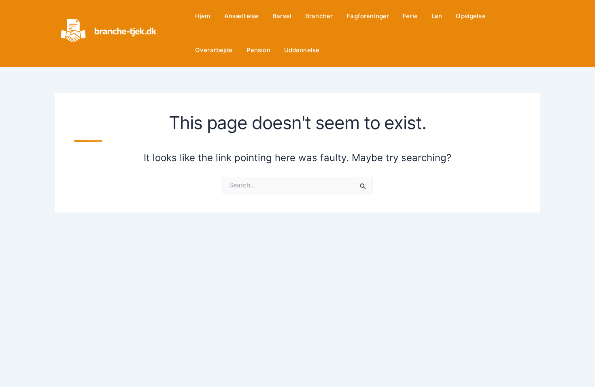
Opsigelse (470, 16)
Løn (436, 16)
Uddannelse (302, 50)
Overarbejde (214, 50)
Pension (258, 50)
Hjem (202, 16)
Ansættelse (241, 16)
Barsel (281, 16)
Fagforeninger (367, 16)
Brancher (319, 16)
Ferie (410, 16)
